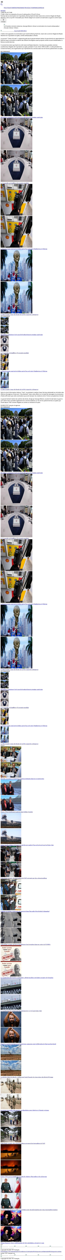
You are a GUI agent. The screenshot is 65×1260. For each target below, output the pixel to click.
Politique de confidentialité (41, 1251)
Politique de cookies (55, 1251)
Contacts (12, 1251)
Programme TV (5, 1251)
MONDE (3, 11)
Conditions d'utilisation (26, 1251)
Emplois (17, 1251)
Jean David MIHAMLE (20, 31)
